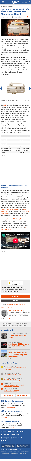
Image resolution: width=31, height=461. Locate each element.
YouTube (5, 441)
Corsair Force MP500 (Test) (9, 209)
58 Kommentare (16, 296)
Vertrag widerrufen (24, 451)
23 (10, 348)
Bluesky (21, 431)
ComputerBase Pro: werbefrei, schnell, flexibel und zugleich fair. (15, 324)
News (5, 7)
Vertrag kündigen (5, 453)
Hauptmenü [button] (3, 2)
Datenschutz (22, 453)
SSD (4, 105)
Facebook (6, 435)
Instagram (6, 438)
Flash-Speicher (20, 305)
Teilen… (16, 301)
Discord (12, 431)
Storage (10, 7)
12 (10, 358)
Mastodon (16, 438)
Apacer (10, 305)
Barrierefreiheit (14, 453)
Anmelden (24, 2)
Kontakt (10, 451)
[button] (29, 2)
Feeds (4, 431)
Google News (16, 435)
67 (10, 339)
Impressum (4, 451)
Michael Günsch (14, 311)
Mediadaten (16, 451)
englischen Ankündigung (12, 219)
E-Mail (21, 310)
